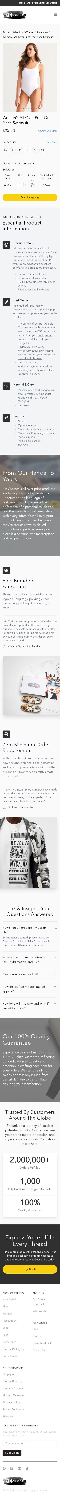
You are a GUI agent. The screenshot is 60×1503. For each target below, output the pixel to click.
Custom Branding (13, 1381)
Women (30, 32)
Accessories (9, 1342)
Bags (5, 1335)
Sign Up (28, 1269)
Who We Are (40, 1311)
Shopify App (10, 1374)
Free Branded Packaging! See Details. (38, 3)
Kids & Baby (9, 1321)
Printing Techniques (14, 1409)
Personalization (11, 1402)
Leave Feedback (42, 1343)
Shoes (6, 1328)
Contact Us (39, 1350)
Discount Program (13, 1388)
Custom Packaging (13, 1349)
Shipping (8, 1417)
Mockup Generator (14, 1395)
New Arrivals (10, 1299)
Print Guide (34, 941)
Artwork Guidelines (14, 941)
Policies (37, 1336)
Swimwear (42, 32)
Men (5, 1306)
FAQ (35, 1329)
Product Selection (13, 32)
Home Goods (10, 1356)
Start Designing (30, 197)
